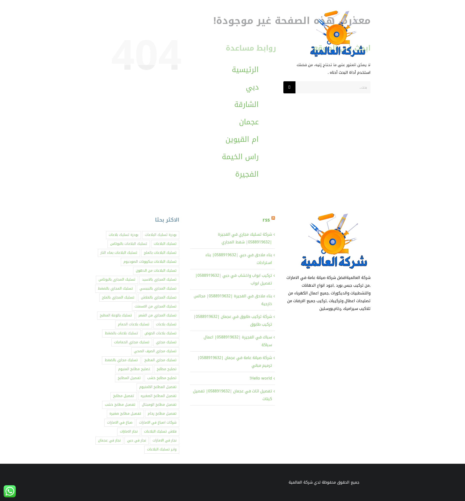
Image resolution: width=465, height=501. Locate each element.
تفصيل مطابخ (123, 396)
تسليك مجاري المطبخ (160, 360)
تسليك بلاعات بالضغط (121, 333)
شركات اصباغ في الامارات (158, 422)
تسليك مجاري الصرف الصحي (155, 351)
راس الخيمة (240, 157)
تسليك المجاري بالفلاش (159, 297)
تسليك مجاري (166, 342)
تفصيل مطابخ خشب (120, 404)
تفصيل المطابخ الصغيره (159, 396)
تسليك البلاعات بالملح (160, 252)
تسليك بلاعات (166, 324)
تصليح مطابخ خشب (162, 378)
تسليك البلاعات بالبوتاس (128, 243)
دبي (252, 87)
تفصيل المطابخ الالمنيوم (158, 387)
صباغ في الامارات (119, 422)
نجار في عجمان (109, 440)
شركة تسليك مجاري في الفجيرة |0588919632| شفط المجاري (245, 238)
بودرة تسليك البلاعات (161, 235)
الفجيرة (247, 174)
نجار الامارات (129, 431)
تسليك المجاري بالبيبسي (158, 288)
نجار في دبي (136, 440)
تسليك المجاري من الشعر (158, 315)
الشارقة (246, 104)
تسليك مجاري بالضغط (121, 360)
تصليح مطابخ (167, 369)
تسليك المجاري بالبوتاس (117, 279)
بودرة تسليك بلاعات (123, 235)
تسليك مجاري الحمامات (131, 342)
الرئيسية (245, 69)
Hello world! (261, 378)
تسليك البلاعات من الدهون (156, 270)
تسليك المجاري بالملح (118, 297)
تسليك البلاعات (165, 243)
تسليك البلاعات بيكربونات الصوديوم (150, 261)
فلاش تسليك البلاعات (160, 431)
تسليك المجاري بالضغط (115, 288)
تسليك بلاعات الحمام (133, 324)
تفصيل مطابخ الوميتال (159, 404)
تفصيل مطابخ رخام (162, 413)
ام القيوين (242, 139)
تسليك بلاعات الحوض (161, 333)
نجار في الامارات (165, 440)
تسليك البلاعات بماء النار (119, 252)
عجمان (249, 122)
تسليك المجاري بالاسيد (159, 279)
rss (266, 220)
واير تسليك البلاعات (162, 449)
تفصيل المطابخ (129, 378)
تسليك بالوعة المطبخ (116, 315)
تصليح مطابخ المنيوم (134, 369)
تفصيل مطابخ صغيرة (125, 413)
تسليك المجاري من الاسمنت (156, 306)
